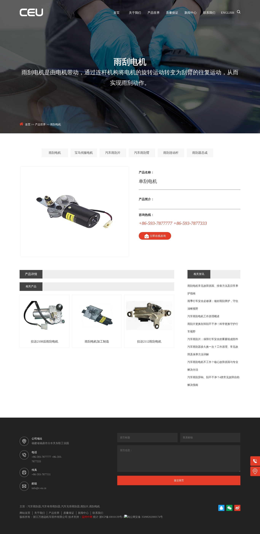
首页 (116, 12)
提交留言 (179, 480)
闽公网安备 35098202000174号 (145, 517)
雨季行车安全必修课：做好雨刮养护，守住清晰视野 (212, 305)
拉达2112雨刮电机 (149, 341)
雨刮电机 (55, 124)
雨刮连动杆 (171, 153)
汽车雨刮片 (112, 153)
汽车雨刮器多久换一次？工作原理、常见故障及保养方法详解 (212, 351)
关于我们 (135, 12)
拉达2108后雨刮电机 (44, 341)
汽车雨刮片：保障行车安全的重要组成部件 (212, 339)
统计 (95, 517)
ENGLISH (227, 12)
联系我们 (209, 12)
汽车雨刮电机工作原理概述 (203, 316)
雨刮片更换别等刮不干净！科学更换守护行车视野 (212, 328)
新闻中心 (190, 12)
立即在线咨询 (158, 236)
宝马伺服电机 (84, 153)
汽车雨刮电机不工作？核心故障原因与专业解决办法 (212, 366)
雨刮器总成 (199, 153)
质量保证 (172, 12)
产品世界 (154, 12)
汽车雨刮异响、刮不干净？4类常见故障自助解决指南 (213, 381)
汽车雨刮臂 (141, 153)
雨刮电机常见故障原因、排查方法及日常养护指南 (212, 290)
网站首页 (25, 513)
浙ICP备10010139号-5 (111, 517)
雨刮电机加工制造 (97, 341)
